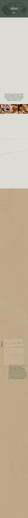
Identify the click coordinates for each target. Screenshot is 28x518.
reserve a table (14, 12)
